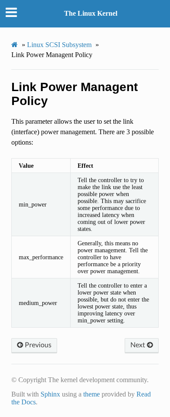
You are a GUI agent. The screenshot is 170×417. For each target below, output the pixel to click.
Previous (37, 345)
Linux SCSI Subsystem (59, 44)
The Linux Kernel (90, 13)
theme (91, 394)
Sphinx (50, 394)
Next (138, 345)
